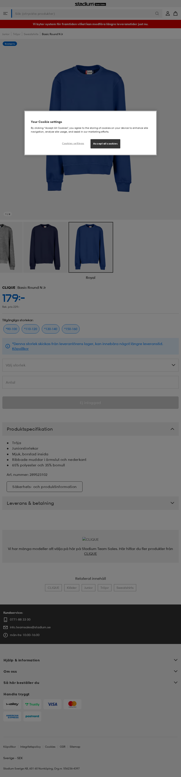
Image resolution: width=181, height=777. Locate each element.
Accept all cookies (105, 143)
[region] (90, 133)
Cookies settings (73, 143)
